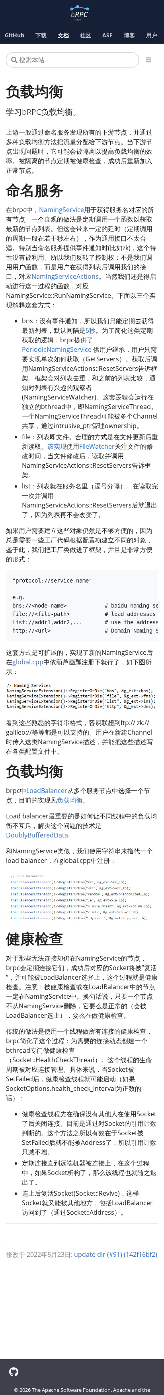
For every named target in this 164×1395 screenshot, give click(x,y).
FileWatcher (97, 446)
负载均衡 (69, 800)
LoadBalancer (46, 790)
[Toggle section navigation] (148, 60)
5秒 (91, 330)
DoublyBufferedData (37, 835)
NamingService (61, 209)
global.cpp (27, 662)
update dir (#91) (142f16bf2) (115, 1254)
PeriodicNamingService (57, 349)
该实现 (56, 446)
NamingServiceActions (65, 276)
